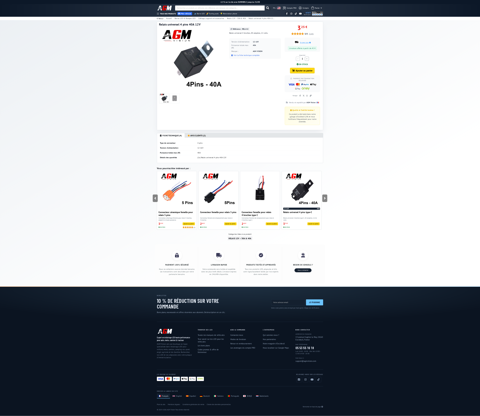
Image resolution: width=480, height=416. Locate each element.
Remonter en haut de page (312, 407)
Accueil (169, 18)
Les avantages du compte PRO (242, 348)
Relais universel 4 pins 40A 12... (261, 18)
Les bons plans (204, 345)
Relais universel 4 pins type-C (297, 212)
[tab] (171, 135)
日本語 (249, 396)
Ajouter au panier (304, 70)
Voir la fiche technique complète (246, 55)
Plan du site (161, 404)
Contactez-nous (236, 335)
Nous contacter (303, 270)
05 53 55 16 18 (305, 348)
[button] (155, 198)
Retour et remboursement (241, 343)
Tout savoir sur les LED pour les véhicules (211, 340)
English (179, 396)
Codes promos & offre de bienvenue (208, 350)
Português (235, 396)
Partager (295, 95)
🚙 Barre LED (199, 13)
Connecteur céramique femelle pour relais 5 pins (175, 213)
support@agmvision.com (306, 361)
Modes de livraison (238, 339)
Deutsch (206, 396)
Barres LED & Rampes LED (185, 18)
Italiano (220, 396)
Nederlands (264, 396)
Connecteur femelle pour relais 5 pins (218, 212)
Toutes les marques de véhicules (211, 335)
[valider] (268, 8)
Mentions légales (174, 404)
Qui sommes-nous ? (271, 335)
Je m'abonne (314, 302)
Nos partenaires (269, 339)
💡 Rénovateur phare (228, 13)
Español (193, 396)
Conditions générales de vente (193, 404)
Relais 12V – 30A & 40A (236, 18)
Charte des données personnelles (219, 404)
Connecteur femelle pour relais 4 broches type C (256, 213)
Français (165, 396)
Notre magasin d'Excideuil (274, 343)
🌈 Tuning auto (212, 13)
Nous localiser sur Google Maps (276, 348)
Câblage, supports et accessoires (211, 18)
